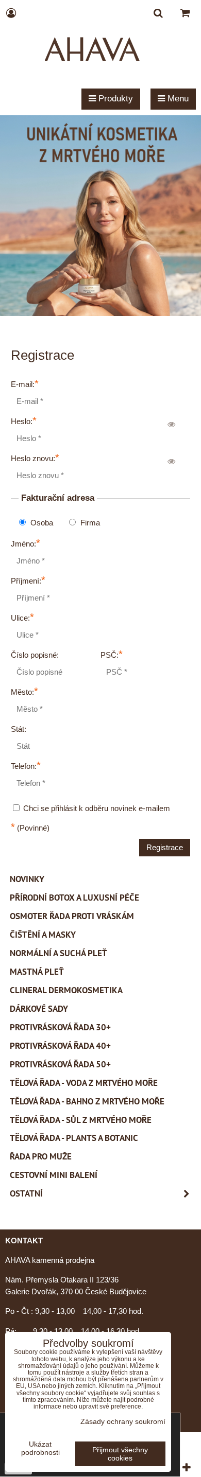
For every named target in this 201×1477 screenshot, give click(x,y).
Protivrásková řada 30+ (60, 1027)
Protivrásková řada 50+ (60, 1064)
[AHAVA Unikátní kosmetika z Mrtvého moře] (100, 313)
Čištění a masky (43, 934)
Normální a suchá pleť (58, 953)
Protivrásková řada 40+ (60, 1045)
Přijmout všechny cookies (120, 1454)
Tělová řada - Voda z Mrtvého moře (84, 1082)
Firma (89, 522)
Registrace (164, 847)
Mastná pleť (37, 971)
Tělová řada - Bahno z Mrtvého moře (87, 1101)
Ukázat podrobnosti (40, 1448)
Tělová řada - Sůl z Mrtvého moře (81, 1120)
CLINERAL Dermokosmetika (66, 990)
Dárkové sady (39, 1008)
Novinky (27, 879)
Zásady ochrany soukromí (122, 1421)
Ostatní (26, 1193)
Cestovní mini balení (53, 1175)
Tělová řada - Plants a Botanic (74, 1138)
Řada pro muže (41, 1156)
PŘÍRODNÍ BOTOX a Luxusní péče (74, 897)
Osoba (40, 522)
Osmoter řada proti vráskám (72, 916)
